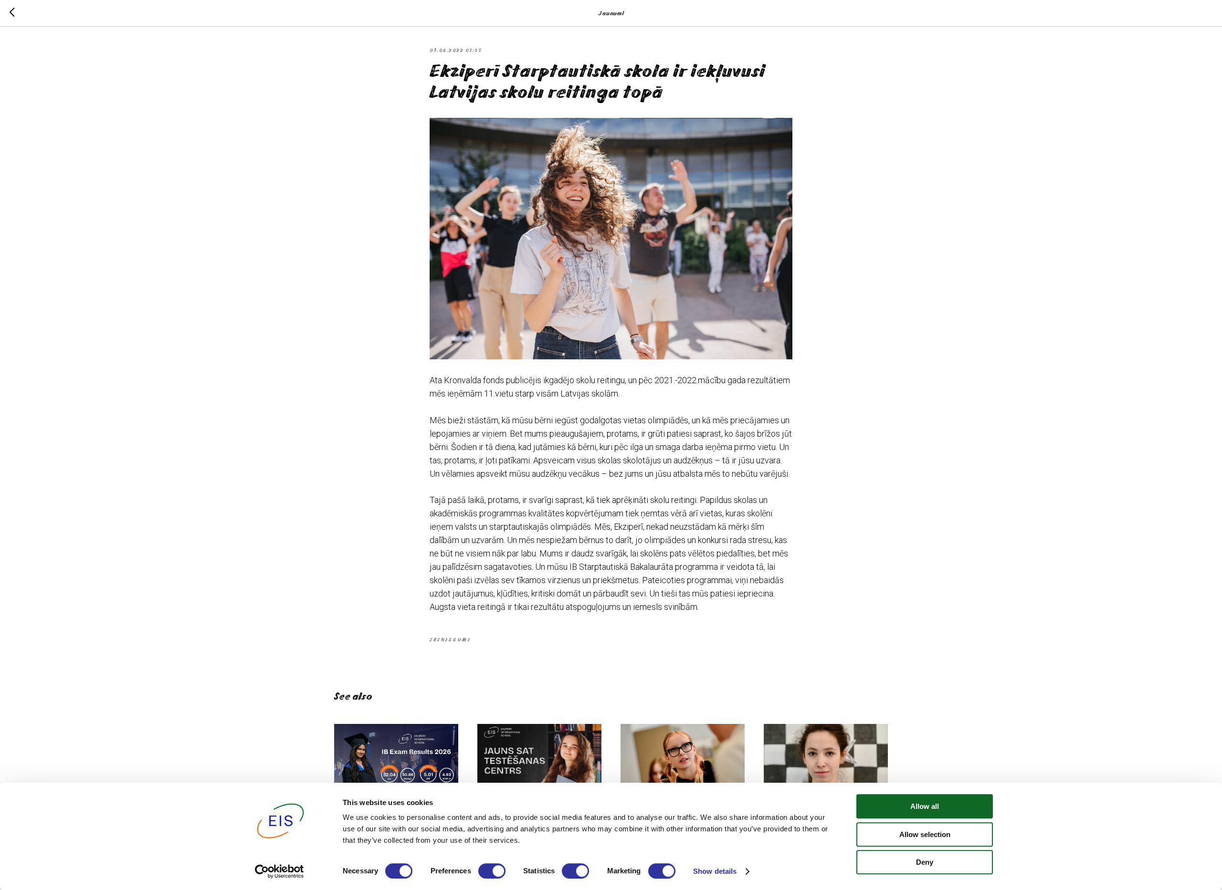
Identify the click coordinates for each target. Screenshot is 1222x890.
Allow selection (924, 834)
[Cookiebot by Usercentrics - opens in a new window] (279, 871)
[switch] (492, 871)
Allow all (924, 806)
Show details (715, 871)
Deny (924, 862)
